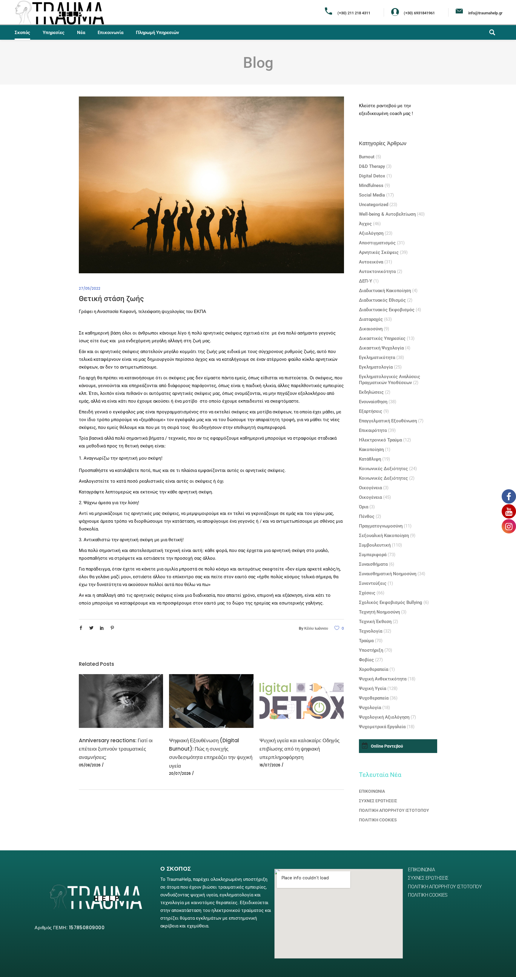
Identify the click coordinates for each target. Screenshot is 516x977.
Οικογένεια (370, 487)
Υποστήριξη (371, 650)
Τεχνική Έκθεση (375, 621)
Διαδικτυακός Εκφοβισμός (386, 309)
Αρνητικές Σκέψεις (379, 252)
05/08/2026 (90, 765)
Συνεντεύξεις (372, 583)
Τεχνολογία (370, 631)
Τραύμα (366, 640)
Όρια (363, 507)
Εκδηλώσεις (371, 392)
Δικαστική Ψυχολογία (381, 348)
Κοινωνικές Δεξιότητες (383, 468)
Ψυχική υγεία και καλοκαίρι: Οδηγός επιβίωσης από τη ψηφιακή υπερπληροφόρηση (299, 749)
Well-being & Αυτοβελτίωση (387, 214)
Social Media (372, 195)
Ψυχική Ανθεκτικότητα (382, 679)
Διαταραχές (371, 319)
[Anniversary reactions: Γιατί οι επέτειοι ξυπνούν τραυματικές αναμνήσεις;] (121, 701)
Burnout (366, 156)
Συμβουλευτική (375, 545)
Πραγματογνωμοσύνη (381, 526)
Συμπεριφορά (372, 554)
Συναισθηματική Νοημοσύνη (387, 573)
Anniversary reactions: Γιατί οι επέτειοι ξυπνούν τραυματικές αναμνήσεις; (116, 749)
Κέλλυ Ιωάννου (316, 628)
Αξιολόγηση (371, 233)
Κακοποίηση (371, 449)
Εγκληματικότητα (377, 357)
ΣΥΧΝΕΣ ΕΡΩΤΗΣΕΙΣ (378, 800)
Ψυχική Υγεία (372, 688)
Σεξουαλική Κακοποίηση (384, 535)
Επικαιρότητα (373, 430)
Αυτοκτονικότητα (377, 271)
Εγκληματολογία (376, 367)
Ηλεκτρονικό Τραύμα (380, 440)
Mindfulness (371, 185)
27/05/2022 (89, 288)
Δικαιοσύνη (371, 329)
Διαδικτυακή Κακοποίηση (385, 290)
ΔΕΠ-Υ (365, 281)
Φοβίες (366, 659)
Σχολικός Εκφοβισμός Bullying (390, 602)
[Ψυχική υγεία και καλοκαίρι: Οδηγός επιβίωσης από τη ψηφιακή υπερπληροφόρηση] (301, 701)
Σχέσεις (367, 593)
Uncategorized (373, 204)
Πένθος (366, 516)
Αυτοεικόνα (371, 262)
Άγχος (365, 223)
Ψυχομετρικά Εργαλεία (382, 726)
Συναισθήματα (373, 564)
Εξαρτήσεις (370, 411)
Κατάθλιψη (370, 459)
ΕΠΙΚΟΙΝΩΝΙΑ (372, 791)
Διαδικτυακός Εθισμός (382, 300)
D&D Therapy (372, 166)
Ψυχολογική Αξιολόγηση (384, 717)
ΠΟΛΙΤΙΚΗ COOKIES (378, 820)
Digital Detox (372, 176)
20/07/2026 (180, 773)
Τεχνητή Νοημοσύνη (379, 612)
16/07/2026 (269, 765)
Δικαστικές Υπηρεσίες (382, 338)
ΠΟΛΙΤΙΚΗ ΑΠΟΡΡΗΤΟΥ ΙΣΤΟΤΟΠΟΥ (394, 810)
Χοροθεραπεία (373, 669)
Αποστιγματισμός (377, 243)
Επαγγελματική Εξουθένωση (388, 421)
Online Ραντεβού (387, 746)
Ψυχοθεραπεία (373, 698)
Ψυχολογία (370, 707)
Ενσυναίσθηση (373, 401)
